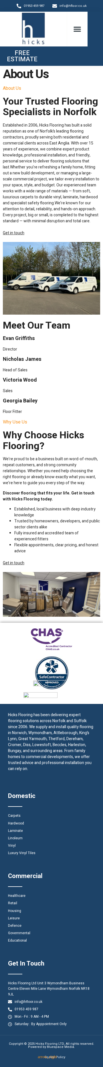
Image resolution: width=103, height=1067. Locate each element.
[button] (77, 29)
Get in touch (13, 233)
